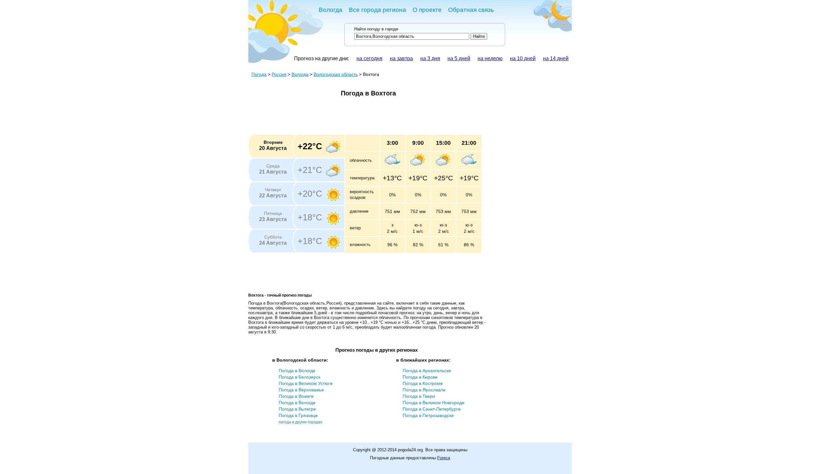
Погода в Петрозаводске (428, 415)
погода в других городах (300, 422)
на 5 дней (458, 58)
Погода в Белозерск (299, 377)
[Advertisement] (364, 117)
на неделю (490, 58)
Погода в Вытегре (297, 409)
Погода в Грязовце (298, 415)
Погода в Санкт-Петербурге (432, 409)
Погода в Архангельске (427, 370)
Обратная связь (471, 9)
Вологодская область (336, 74)
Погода (258, 74)
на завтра (401, 58)
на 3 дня (430, 58)
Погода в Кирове (420, 377)
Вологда (330, 9)
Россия (279, 74)
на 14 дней (556, 58)
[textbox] (411, 36)
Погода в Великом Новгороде (433, 402)
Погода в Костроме (423, 383)
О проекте (427, 9)
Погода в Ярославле (424, 389)
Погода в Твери (419, 396)
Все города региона (377, 9)
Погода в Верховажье (301, 389)
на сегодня (369, 58)
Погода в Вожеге (296, 396)
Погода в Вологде (297, 370)
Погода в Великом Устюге (305, 383)
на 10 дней (523, 58)
